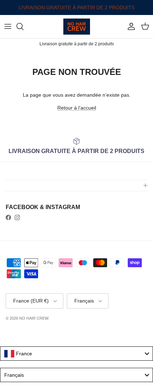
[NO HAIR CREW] (76, 27)
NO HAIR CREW (33, 318)
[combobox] (76, 353)
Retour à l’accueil (76, 108)
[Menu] (8, 26)
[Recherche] (23, 26)
